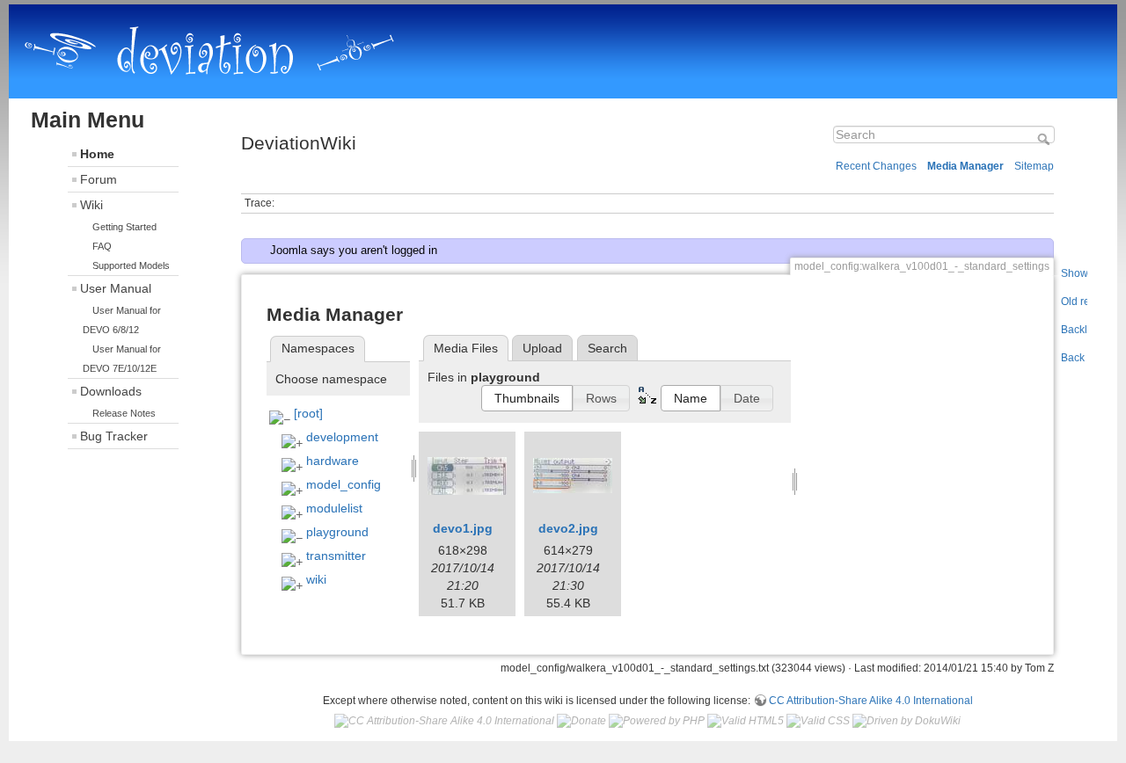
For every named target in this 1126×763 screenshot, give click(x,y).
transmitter (336, 556)
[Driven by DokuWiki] (906, 721)
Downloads (111, 391)
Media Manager (965, 166)
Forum (98, 179)
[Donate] (581, 721)
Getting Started (124, 227)
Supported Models (131, 265)
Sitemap (1034, 166)
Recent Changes (876, 166)
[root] (308, 413)
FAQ (102, 246)
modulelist (334, 508)
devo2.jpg (568, 528)
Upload (542, 348)
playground (337, 532)
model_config (343, 484)
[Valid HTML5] (745, 721)
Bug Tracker (114, 436)
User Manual (115, 288)
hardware (332, 461)
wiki (316, 579)
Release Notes (124, 413)
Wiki (91, 205)
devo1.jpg (463, 528)
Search (1045, 139)
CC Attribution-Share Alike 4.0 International (871, 700)
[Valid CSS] (818, 721)
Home (97, 154)
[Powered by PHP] (657, 721)
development (342, 437)
